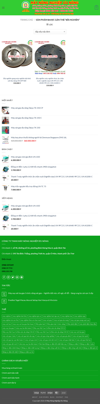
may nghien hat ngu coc (51, 316)
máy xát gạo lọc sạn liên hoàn (13, 340)
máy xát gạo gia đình (63, 336)
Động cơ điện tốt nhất (10, 352)
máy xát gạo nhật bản (66, 340)
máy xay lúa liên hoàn (23, 328)
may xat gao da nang (61, 320)
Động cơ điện (73, 344)
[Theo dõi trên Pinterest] (22, 277)
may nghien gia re (35, 316)
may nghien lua (67, 316)
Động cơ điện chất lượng (30, 348)
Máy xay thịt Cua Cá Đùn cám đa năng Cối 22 (18, 332)
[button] (3, 8)
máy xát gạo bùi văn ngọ (26, 336)
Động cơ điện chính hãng (11, 348)
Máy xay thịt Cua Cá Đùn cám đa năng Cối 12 (49, 328)
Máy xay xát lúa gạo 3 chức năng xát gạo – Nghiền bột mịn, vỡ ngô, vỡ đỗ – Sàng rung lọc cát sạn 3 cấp (50, 293)
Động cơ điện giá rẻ (90, 348)
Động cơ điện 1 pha (87, 344)
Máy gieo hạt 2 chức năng (56, 324)
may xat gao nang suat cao (80, 320)
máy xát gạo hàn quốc (80, 336)
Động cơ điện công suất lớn (50, 348)
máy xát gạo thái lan (84, 340)
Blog (52, 397)
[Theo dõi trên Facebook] (4, 277)
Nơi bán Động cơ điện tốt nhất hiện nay (53, 344)
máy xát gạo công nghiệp (45, 336)
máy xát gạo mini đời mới (48, 340)
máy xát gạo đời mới (10, 344)
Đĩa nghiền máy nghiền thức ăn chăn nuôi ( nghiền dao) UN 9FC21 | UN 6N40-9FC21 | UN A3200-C (50, 80)
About (35, 397)
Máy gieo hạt (40, 324)
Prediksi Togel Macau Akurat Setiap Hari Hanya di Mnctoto (32, 300)
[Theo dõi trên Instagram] (8, 277)
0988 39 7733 (7, 268)
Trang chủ (26, 19)
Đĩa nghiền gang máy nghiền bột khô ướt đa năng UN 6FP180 (17, 79)
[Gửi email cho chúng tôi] (17, 277)
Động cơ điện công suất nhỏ (71, 348)
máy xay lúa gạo (8, 328)
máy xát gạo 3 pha (9, 336)
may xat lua (7, 324)
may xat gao (47, 320)
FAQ (66, 397)
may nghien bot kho (19, 316)
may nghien (7, 316)
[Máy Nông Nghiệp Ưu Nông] (50, 7)
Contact (59, 397)
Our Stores (44, 397)
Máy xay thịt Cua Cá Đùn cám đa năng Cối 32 (52, 332)
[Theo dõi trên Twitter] (13, 277)
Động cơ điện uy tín (26, 352)
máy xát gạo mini (31, 340)
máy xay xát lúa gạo (77, 332)
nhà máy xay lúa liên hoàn (28, 344)
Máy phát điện (72, 324)
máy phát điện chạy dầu (88, 324)
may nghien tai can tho (10, 320)
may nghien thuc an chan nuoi (30, 320)
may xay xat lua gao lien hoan (23, 324)
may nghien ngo (79, 316)
